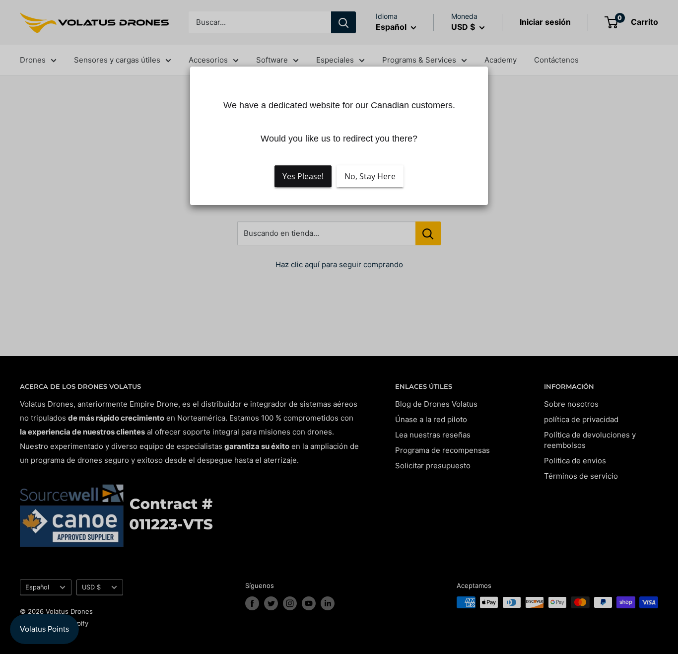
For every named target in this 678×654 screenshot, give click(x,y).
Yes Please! (303, 176)
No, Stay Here (370, 176)
